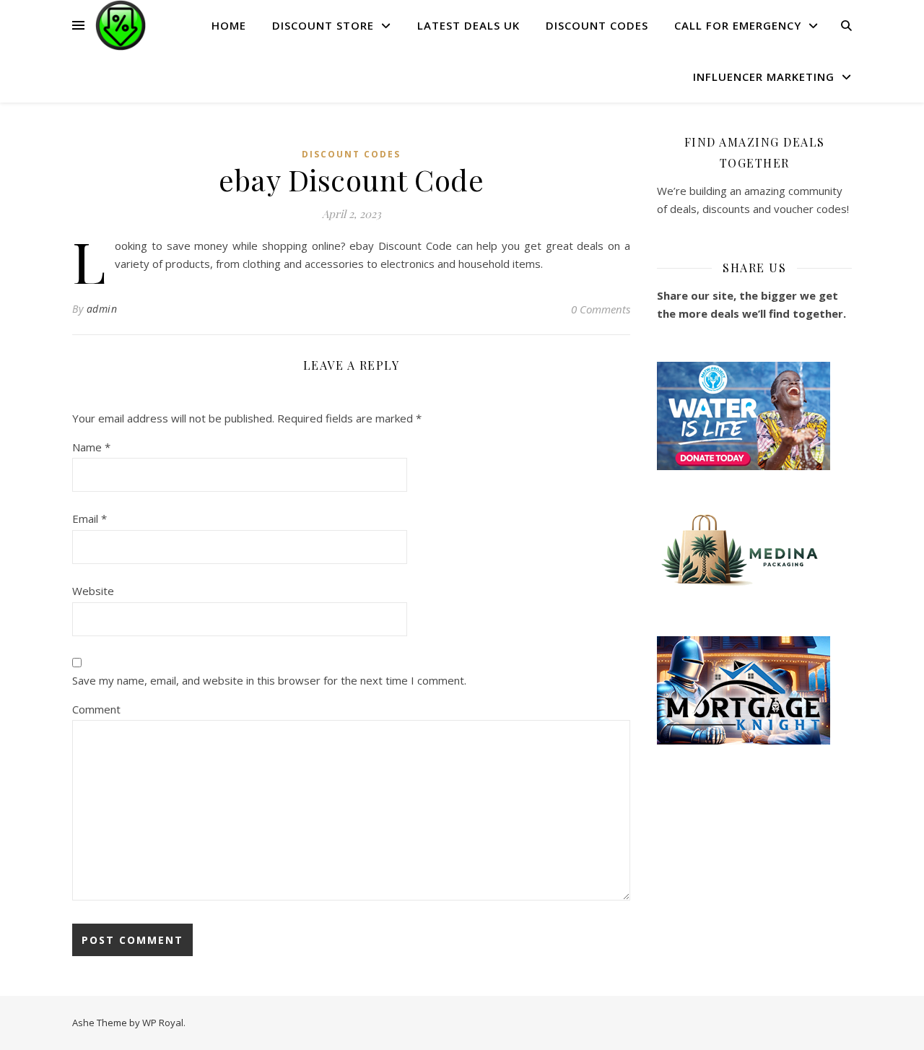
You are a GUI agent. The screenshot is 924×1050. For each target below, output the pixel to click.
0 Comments (600, 309)
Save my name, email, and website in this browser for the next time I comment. (269, 680)
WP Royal (162, 1022)
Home (229, 25)
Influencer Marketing (763, 76)
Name (91, 447)
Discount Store (323, 25)
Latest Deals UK (468, 25)
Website (93, 590)
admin (102, 309)
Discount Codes (597, 25)
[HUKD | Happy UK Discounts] (120, 25)
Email (89, 518)
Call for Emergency (737, 25)
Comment (96, 709)
